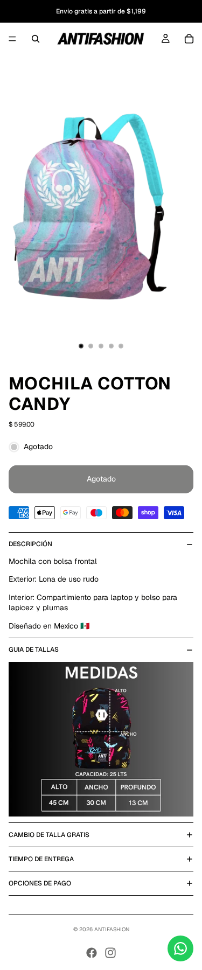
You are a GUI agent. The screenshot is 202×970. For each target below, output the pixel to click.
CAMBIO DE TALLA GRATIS (49, 835)
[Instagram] (110, 952)
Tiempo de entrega (41, 859)
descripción (30, 544)
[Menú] (12, 38)
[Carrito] (189, 39)
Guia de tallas (34, 649)
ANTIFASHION (111, 929)
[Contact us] (180, 948)
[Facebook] (91, 952)
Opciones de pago (40, 883)
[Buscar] (35, 39)
